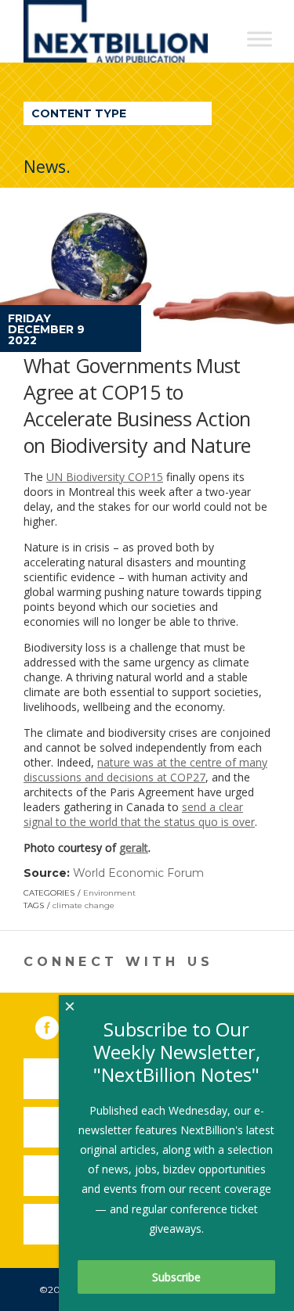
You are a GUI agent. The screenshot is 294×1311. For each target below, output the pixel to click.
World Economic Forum (138, 873)
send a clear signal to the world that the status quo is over (139, 814)
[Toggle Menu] (259, 38)
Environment (109, 893)
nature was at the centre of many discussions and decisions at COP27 (145, 770)
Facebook (58, 1025)
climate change (83, 905)
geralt (133, 847)
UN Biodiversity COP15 (104, 476)
